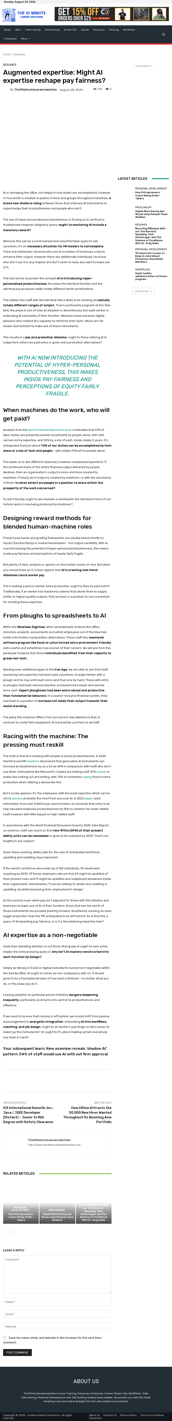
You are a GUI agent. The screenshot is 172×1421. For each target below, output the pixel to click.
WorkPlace (142, 269)
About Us (94, 1415)
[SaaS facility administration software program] (125, 274)
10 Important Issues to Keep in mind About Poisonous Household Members (150, 258)
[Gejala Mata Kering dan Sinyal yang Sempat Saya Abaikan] (57, 1202)
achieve (17, 798)
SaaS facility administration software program (151, 276)
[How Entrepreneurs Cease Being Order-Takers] (21, 1202)
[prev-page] (6, 1231)
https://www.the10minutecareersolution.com (54, 1145)
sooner (101, 771)
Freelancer (57, 1210)
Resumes (19, 54)
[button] (163, 34)
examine (33, 761)
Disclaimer (95, 1418)
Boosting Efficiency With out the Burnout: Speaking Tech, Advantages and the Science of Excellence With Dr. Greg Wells (94, 1212)
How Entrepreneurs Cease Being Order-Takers (21, 1217)
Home (7, 54)
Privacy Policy (128, 1415)
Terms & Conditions (152, 1415)
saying (87, 777)
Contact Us (109, 1415)
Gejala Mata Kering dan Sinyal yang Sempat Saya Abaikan (57, 1217)
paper (88, 798)
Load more (142, 291)
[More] (154, 1080)
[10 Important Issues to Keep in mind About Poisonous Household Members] (125, 255)
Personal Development (20, 1208)
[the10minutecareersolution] (6, 90)
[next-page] (13, 1231)
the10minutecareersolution (35, 89)
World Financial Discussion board (50, 430)
